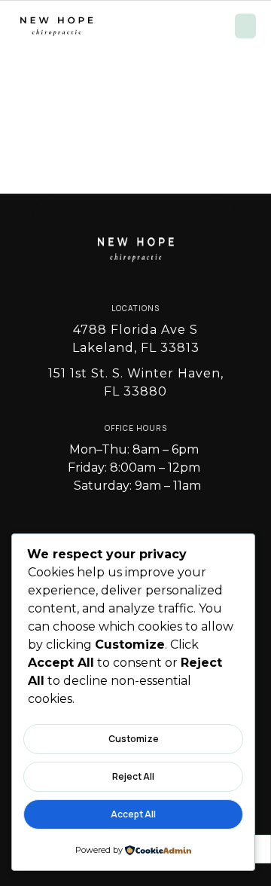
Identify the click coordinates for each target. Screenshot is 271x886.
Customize (133, 738)
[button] (245, 26)
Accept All (133, 814)
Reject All (133, 776)
